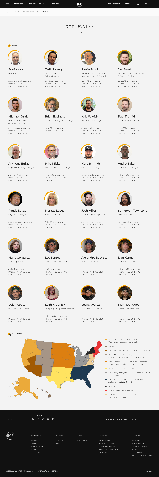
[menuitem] (36, 4)
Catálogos (59, 440)
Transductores (36, 452)
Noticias (135, 449)
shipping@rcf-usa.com (129, 175)
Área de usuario (104, 440)
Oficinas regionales (138, 443)
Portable (34, 440)
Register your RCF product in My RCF (120, 419)
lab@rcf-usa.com (53, 269)
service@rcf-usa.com (55, 175)
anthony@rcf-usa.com (19, 175)
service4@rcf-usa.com (92, 222)
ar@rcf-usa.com (16, 269)
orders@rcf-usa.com (128, 222)
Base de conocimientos (107, 446)
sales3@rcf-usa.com (91, 128)
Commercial (35, 449)
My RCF (128, 4)
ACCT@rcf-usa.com (54, 222)
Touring (34, 443)
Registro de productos (106, 443)
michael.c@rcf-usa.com (19, 128)
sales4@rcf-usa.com (128, 128)
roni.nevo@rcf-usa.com (19, 81)
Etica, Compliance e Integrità (142, 455)
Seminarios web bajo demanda (109, 449)
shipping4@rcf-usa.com (56, 316)
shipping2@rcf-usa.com (20, 222)
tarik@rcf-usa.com (54, 81)
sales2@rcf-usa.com (127, 81)
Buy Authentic (104, 452)
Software (59, 443)
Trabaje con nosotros (139, 446)
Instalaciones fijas (37, 446)
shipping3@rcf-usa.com (129, 269)
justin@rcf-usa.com (90, 81)
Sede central (136, 440)
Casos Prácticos (81, 440)
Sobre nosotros (137, 452)
